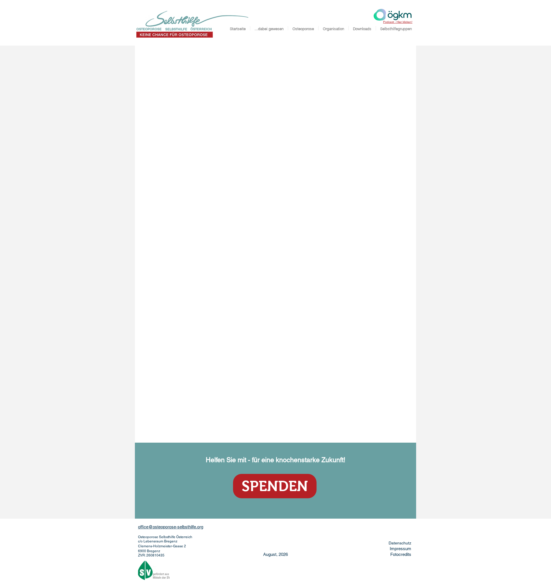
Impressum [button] (400, 548)
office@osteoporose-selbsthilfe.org (170, 526)
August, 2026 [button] (275, 554)
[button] (275, 486)
